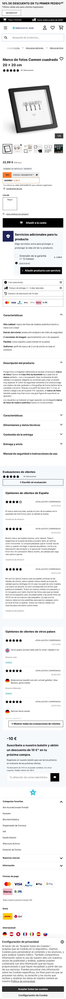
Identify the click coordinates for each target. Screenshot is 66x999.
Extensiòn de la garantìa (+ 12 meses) (33, 257)
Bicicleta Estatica (11, 819)
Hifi (4, 831)
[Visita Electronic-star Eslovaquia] (45, 934)
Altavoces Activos (11, 843)
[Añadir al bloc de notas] (61, 59)
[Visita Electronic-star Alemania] (5, 934)
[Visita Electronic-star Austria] (11, 934)
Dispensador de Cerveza (14, 825)
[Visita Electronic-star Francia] (25, 934)
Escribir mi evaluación (34, 482)
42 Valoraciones (27, 70)
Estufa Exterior (9, 837)
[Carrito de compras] (61, 28)
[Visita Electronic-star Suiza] (18, 934)
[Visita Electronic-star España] (39, 934)
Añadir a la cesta (35, 222)
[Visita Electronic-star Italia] (32, 934)
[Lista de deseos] (53, 28)
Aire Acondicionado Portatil (15, 807)
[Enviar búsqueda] (5, 38)
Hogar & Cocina (13, 48)
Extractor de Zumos (12, 849)
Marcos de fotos (56, 48)
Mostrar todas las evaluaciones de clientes (36, 724)
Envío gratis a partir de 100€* (50, 20)
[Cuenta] (45, 27)
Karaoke (7, 813)
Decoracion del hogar (35, 48)
